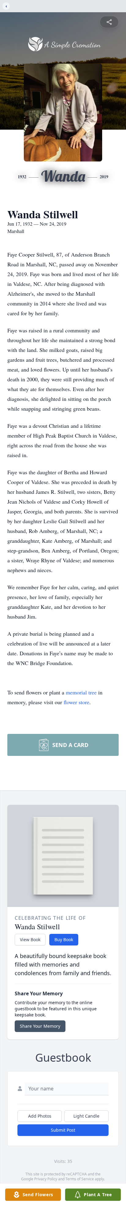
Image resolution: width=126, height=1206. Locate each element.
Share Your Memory (40, 1026)
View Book (30, 939)
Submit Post (63, 1130)
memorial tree (81, 692)
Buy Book (63, 939)
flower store (76, 702)
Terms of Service (79, 1179)
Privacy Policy (45, 1179)
